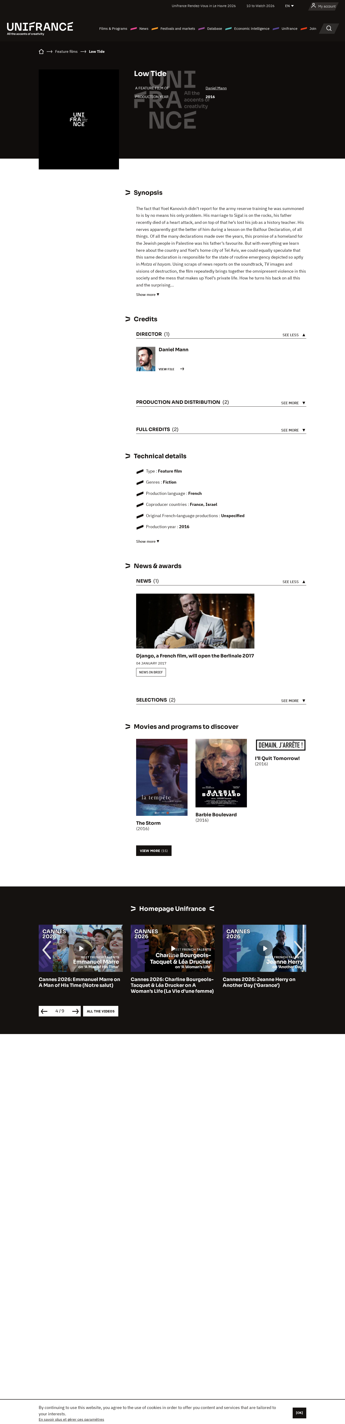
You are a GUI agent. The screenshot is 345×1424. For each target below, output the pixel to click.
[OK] (299, 1413)
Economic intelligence (251, 28)
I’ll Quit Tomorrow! (277, 758)
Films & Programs (113, 28)
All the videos (101, 1011)
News (143, 28)
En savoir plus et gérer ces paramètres (71, 1419)
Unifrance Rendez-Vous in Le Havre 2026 (204, 6)
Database (214, 28)
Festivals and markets (178, 28)
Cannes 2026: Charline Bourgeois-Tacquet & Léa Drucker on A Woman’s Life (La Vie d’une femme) (172, 985)
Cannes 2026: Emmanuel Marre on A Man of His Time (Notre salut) (79, 982)
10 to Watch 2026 (260, 6)
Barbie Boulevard (216, 815)
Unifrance (289, 28)
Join (313, 28)
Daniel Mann (216, 88)
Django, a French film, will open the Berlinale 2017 (195, 656)
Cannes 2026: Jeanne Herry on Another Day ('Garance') (259, 982)
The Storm (148, 823)
